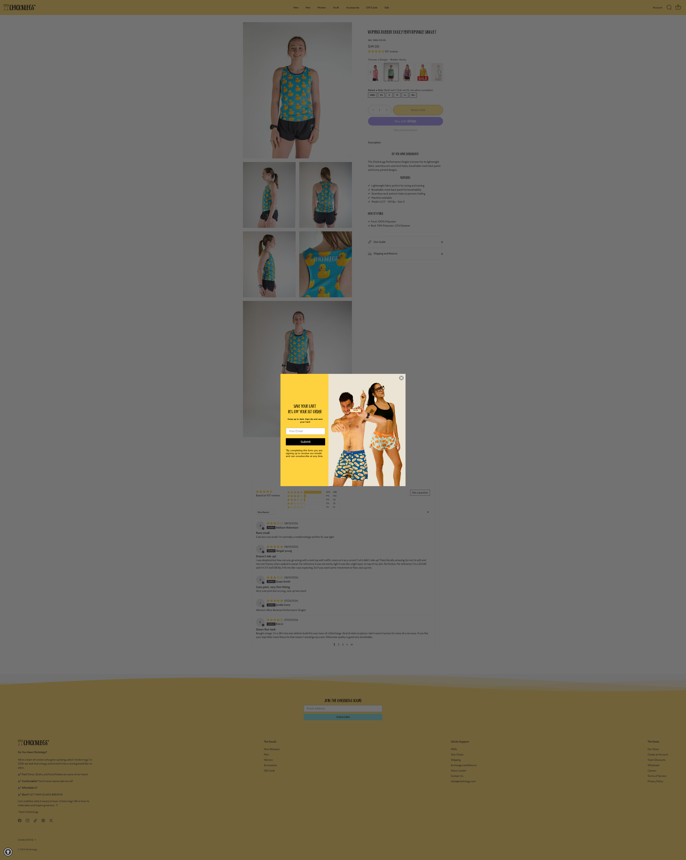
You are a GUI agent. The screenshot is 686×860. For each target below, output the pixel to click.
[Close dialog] (401, 378)
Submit (305, 442)
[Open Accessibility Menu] (8, 851)
